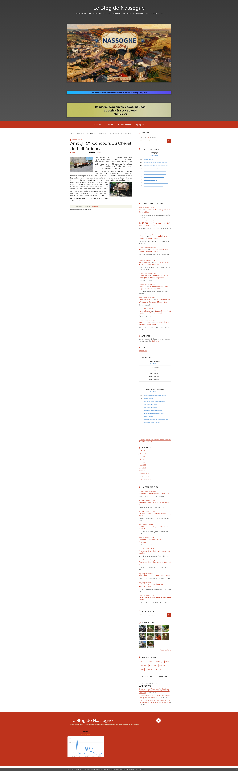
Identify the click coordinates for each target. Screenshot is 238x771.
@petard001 (143, 351)
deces (142, 669)
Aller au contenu (6, 2)
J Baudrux (142, 236)
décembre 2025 (144, 474)
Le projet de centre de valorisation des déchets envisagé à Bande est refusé (154, 697)
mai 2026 (142, 459)
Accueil (97, 125)
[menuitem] (97, 124)
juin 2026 (142, 457)
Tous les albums (165, 650)
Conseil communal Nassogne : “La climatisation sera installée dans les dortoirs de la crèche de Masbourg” (154, 691)
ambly (141, 662)
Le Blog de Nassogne (119, 8)
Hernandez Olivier (146, 300)
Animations (95, 206)
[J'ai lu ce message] (236, 769)
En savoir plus (141, 769)
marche (149, 669)
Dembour (142, 287)
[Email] (158, 720)
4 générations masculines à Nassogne (154, 493)
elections (162, 666)
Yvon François (144, 275)
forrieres (149, 662)
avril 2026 (142, 462)
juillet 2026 (142, 454)
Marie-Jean (143, 249)
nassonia (158, 669)
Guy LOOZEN (144, 223)
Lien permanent (78, 206)
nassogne (152, 666)
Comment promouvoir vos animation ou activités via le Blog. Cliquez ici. (155, 440)
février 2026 (143, 468)
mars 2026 (142, 465)
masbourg (159, 662)
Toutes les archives (145, 480)
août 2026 (142, 451)
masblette (143, 666)
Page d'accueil (102, 133)
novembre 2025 (144, 476)
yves (140, 210)
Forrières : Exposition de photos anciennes (83, 133)
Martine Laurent (145, 262)
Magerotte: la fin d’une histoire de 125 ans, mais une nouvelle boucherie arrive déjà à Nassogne (154, 701)
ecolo (167, 662)
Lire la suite (155, 341)
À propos (140, 125)
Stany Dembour (145, 322)
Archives (109, 125)
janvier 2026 (143, 471)
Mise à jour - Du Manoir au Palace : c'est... (155, 575)
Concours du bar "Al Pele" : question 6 (120, 133)
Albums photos (124, 125)
